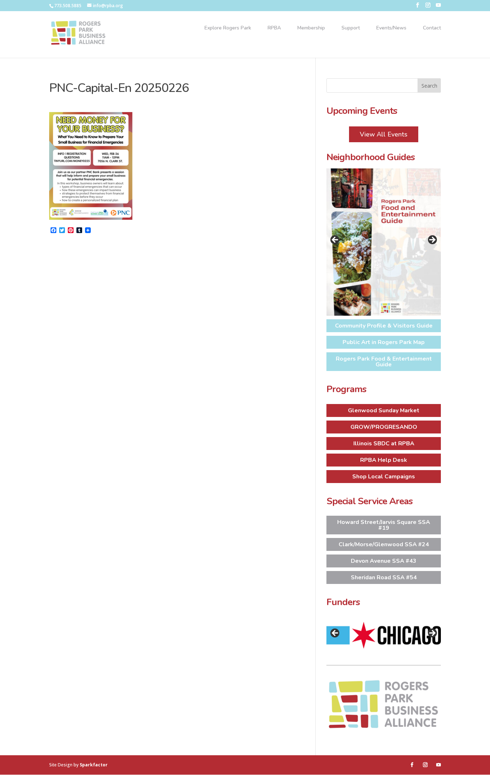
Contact (432, 28)
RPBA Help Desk (383, 460)
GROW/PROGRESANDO (383, 427)
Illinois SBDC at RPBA (383, 443)
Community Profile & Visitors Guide (384, 326)
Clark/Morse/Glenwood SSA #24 (384, 544)
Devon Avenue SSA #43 (383, 561)
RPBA (274, 28)
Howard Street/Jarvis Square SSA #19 (383, 525)
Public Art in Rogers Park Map (384, 342)
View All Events (383, 134)
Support (350, 28)
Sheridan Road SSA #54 (384, 577)
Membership (311, 28)
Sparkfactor (94, 765)
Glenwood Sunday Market (383, 410)
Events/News (391, 28)
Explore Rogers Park (227, 28)
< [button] (335, 240)
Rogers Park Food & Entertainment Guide (384, 361)
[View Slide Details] (383, 242)
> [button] (432, 240)
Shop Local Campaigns (383, 477)
